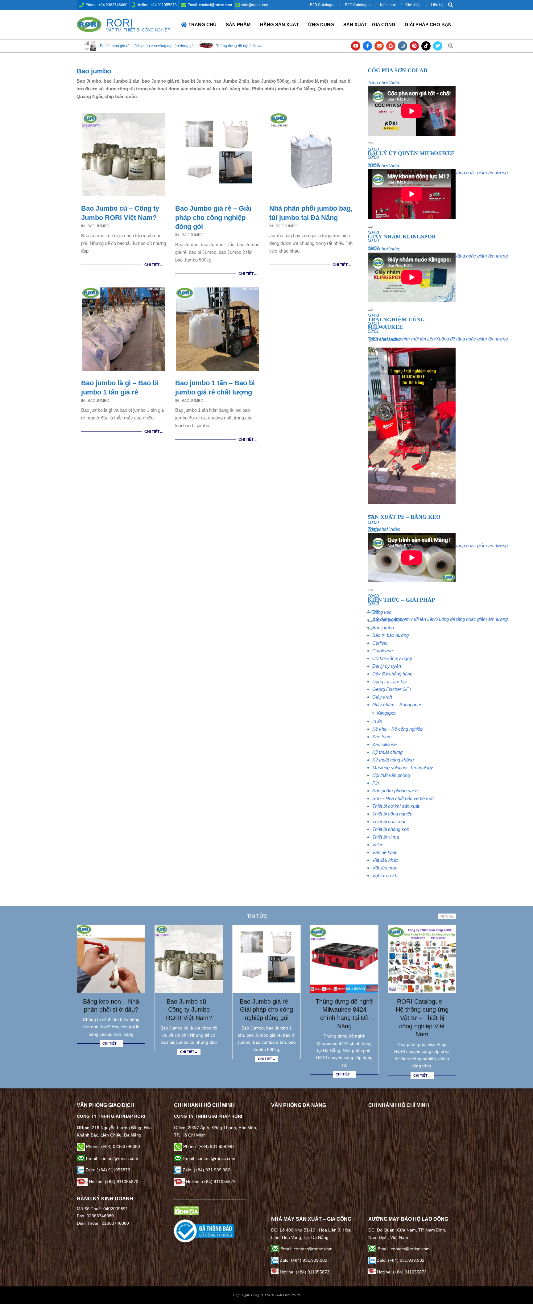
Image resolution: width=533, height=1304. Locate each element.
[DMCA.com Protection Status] (186, 1209)
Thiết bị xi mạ (385, 837)
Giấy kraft (382, 696)
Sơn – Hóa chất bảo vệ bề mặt (403, 798)
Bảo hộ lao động (388, 619)
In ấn (377, 721)
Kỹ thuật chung (387, 752)
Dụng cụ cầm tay (389, 681)
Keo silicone (384, 744)
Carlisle (379, 643)
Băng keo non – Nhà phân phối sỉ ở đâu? (111, 1005)
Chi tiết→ (153, 265)
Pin (375, 783)
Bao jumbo (98, 226)
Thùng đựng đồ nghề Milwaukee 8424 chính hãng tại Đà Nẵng (177, 46)
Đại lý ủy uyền (386, 666)
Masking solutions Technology (402, 767)
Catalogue (382, 650)
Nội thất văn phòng (391, 775)
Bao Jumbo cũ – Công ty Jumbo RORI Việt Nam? (189, 1009)
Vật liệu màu (384, 867)
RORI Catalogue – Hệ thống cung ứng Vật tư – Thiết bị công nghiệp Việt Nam (422, 1018)
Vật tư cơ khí (385, 875)
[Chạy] (370, 143)
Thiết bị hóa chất (388, 821)
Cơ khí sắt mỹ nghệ (392, 658)
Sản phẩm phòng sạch (395, 790)
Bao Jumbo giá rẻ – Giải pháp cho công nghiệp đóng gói (213, 217)
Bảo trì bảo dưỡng (390, 635)
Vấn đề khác (385, 852)
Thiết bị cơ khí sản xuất (395, 806)
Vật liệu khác (385, 860)
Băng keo (381, 612)
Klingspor (386, 713)
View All (447, 916)
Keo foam (382, 736)
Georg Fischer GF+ (392, 689)
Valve (377, 844)
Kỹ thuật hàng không (393, 759)
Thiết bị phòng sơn (390, 829)
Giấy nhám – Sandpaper (396, 704)
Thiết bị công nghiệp (392, 813)
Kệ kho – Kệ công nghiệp (397, 729)
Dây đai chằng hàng (392, 673)
